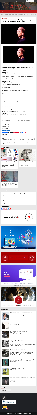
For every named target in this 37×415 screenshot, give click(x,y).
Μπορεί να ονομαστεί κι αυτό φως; (7, 195)
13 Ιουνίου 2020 (8, 167)
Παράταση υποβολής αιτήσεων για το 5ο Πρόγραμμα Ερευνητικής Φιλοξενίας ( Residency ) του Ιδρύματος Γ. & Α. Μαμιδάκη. (17, 199)
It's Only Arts (18, 6)
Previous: (10, 141)
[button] (2, 11)
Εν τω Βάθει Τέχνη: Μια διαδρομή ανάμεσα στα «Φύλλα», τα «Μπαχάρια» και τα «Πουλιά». (16, 193)
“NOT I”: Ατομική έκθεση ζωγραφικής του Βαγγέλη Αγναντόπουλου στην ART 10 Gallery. (27, 163)
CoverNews (25, 413)
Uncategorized (4, 18)
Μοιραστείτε (6, 134)
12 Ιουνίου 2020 (26, 165)
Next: (27, 140)
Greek (28, 0)
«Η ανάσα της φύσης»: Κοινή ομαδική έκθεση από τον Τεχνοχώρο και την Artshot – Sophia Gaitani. (9, 184)
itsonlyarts (4, 167)
